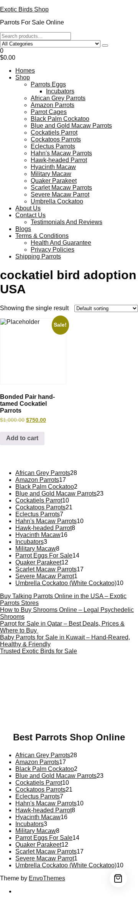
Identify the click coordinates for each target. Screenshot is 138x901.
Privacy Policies (52, 249)
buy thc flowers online (88, 688)
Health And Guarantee (61, 242)
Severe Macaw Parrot (60, 194)
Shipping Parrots (38, 256)
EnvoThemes (47, 878)
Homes (25, 70)
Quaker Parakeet (54, 180)
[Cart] (118, 878)
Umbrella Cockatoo (57, 201)
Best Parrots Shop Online (69, 737)
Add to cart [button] (22, 438)
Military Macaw (51, 174)
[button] (69, 54)
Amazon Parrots (52, 105)
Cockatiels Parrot (54, 132)
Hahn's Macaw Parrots (61, 153)
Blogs (23, 229)
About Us (28, 208)
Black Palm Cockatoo (60, 118)
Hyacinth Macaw (53, 167)
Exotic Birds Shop (24, 9)
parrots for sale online (33, 694)
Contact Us (30, 215)
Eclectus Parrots (53, 146)
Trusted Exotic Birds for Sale (38, 651)
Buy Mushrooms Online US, (58, 677)
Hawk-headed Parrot (59, 160)
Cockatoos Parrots (56, 139)
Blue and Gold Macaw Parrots (71, 125)
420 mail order (35, 688)
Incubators (60, 91)
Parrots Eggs (48, 84)
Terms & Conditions (42, 236)
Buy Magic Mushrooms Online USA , (53, 674)
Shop (22, 77)
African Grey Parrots (58, 98)
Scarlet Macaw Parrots (61, 187)
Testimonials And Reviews (66, 222)
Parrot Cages (49, 112)
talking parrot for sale (72, 701)
